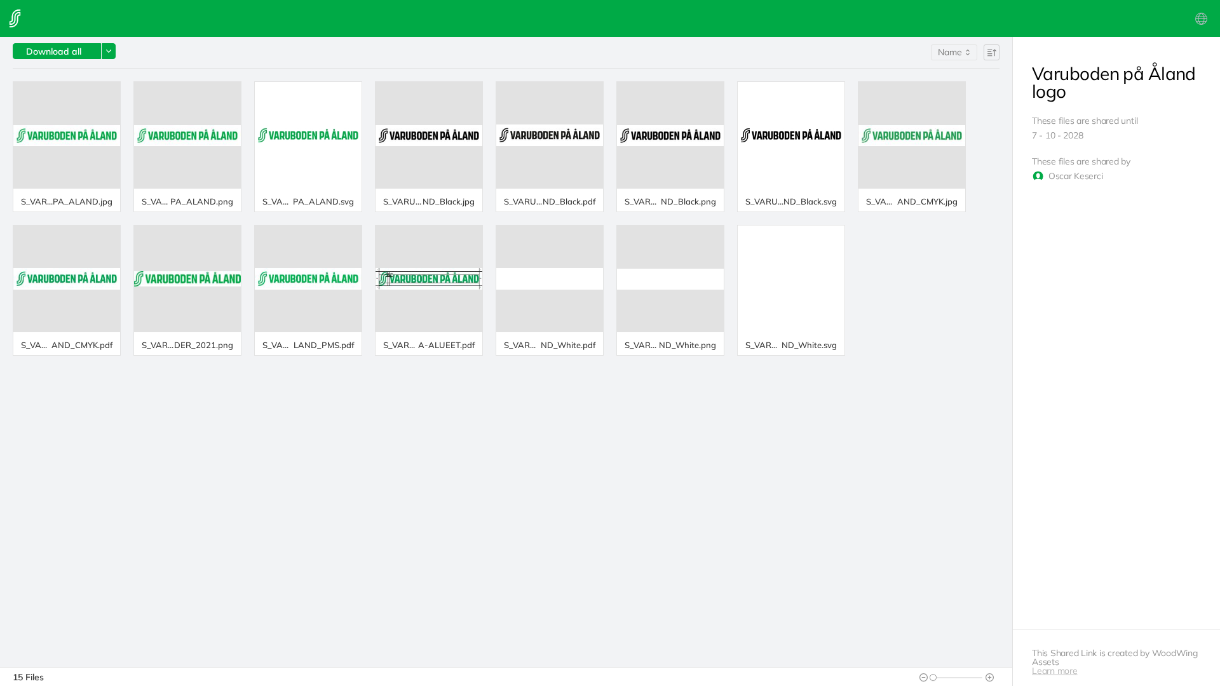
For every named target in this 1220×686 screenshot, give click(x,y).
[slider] (933, 677)
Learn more (1055, 670)
